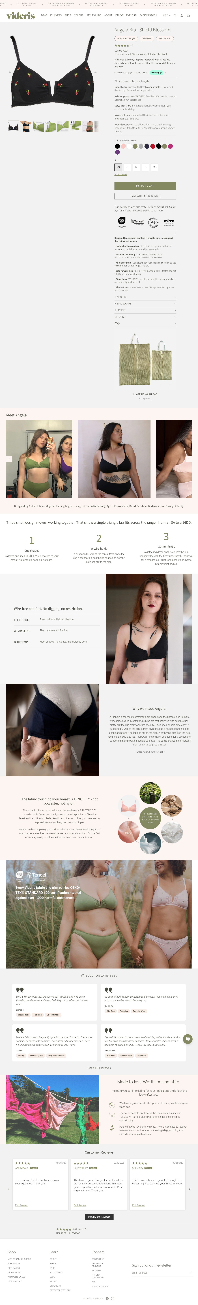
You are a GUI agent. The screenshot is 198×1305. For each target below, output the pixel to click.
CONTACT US (98, 1259)
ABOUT (53, 1259)
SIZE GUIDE (120, 297)
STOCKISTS (55, 1286)
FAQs (117, 323)
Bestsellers (14, 1281)
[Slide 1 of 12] (13, 126)
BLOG (52, 1277)
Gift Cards (14, 1268)
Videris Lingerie (96, 1298)
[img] (22, 1163)
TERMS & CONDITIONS (98, 1276)
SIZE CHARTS (56, 1272)
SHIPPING (119, 310)
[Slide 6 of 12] (75, 126)
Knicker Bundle (16, 1277)
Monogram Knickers (19, 1259)
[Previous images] (9, 459)
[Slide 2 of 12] (25, 126)
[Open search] (175, 15)
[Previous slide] (8, 72)
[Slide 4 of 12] (50, 126)
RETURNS (119, 316)
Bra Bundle (14, 1272)
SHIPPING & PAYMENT (97, 1264)
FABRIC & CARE (122, 303)
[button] (122, 45)
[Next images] (189, 459)
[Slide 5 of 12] (63, 126)
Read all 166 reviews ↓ (99, 1068)
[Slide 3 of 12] (38, 126)
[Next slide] (96, 72)
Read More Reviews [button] (99, 1217)
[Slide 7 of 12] (87, 126)
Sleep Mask (14, 1263)
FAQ (93, 1282)
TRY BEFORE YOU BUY (60, 1290)
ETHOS (53, 1263)
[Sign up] (190, 1273)
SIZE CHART (120, 174)
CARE (52, 1268)
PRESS (53, 1281)
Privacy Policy (100, 1286)
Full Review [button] (21, 1205)
